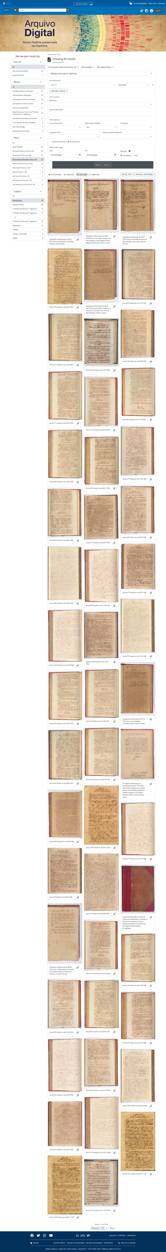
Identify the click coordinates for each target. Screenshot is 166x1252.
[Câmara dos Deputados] (77, 1235)
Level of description (56, 123)
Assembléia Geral (28, 75)
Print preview (56, 174)
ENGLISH (113, 1235)
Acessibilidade (140, 3)
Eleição (28, 238)
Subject (17, 191)
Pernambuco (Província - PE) (28, 180)
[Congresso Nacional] (82, 1235)
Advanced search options (63, 73)
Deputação (28, 226)
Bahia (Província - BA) (28, 172)
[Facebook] (32, 1235)
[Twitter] (38, 1235)
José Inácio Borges (28, 127)
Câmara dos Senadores (28, 71)
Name (17, 81)
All (13, 67)
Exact (136, 155)
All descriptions (75, 142)
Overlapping (127, 155)
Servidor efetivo (59, 1243)
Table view (95, 174)
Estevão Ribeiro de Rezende (28, 95)
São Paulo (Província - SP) (28, 176)
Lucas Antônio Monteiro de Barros (28, 123)
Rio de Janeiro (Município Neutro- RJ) (28, 160)
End (86, 151)
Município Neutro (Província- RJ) (28, 151)
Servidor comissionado (76, 1243)
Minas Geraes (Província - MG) (28, 164)
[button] (131, 3)
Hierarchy (70, 174)
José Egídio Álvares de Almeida (28, 91)
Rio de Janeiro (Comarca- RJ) (28, 155)
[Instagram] (45, 1235)
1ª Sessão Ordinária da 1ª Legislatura (28, 209)
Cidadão (28, 230)
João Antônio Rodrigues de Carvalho (28, 119)
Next (112, 1228)
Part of (17, 61)
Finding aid (124, 123)
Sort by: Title (127, 174)
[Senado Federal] (83, 4)
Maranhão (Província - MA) (28, 168)
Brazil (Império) (28, 147)
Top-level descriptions (59, 142)
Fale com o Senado (156, 3)
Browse (6, 10)
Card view (83, 174)
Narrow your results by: (28, 56)
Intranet (35, 1243)
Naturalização (28, 201)
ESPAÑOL (122, 1235)
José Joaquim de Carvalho (28, 131)
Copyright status (55, 132)
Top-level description (56, 110)
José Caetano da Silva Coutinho (28, 104)
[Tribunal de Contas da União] (88, 1235)
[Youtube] (50, 1235)
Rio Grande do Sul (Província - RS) (28, 185)
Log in (158, 10)
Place (16, 137)
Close (58, 54)
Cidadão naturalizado (28, 234)
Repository (53, 100)
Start (51, 151)
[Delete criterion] (152, 85)
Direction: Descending (144, 174)
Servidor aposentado (94, 1243)
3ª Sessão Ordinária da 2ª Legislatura (28, 213)
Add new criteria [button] (58, 91)
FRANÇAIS (131, 1235)
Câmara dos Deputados (28, 108)
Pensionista (108, 1243)
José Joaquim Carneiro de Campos (28, 100)
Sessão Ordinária (28, 205)
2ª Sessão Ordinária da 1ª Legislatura (28, 221)
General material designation (112, 132)
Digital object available (92, 123)
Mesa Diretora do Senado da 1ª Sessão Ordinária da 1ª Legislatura (28, 113)
